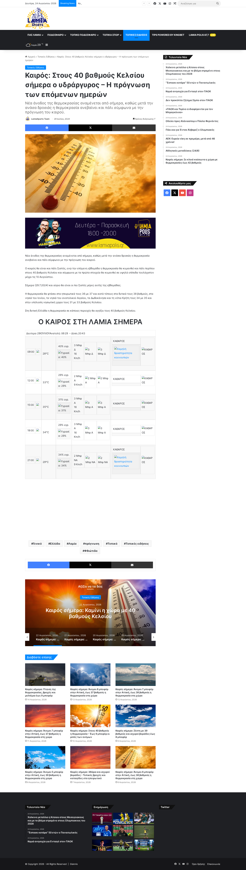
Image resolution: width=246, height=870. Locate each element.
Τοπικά (112, 543)
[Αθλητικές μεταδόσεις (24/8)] (144, 845)
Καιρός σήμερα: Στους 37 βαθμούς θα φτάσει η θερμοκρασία (90, 613)
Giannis (74, 864)
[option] (90, 612)
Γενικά (37, 543)
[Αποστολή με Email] (134, 127)
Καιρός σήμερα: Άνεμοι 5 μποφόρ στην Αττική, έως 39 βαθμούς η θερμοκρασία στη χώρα (44, 775)
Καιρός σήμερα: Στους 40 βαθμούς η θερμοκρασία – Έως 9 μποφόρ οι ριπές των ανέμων (90, 733)
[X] (90, 127)
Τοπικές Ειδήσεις (136, 34)
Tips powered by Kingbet (168, 34)
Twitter (165, 807)
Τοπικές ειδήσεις (137, 543)
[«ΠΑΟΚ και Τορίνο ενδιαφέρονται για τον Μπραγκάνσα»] (123, 830)
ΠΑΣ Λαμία (34, 34)
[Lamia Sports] (37, 18)
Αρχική (31, 56)
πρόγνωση (92, 543)
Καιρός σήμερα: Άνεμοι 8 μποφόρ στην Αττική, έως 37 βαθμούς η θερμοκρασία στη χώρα (89, 692)
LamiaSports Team (40, 119)
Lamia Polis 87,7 (202, 34)
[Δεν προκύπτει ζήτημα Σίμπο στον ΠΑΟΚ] (102, 830)
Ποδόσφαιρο (55, 34)
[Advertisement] (156, 18)
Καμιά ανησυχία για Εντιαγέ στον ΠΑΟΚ (98, 3)
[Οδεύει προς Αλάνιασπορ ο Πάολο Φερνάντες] (144, 831)
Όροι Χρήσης (198, 864)
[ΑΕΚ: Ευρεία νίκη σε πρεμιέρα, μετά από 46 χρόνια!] (123, 845)
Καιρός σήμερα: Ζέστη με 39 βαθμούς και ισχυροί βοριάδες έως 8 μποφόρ (135, 733)
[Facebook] (47, 127)
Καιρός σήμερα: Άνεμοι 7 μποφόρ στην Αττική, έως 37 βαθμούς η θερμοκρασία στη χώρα (44, 733)
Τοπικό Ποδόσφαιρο (83, 34)
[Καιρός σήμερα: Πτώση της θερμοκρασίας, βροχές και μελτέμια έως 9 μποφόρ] (45, 674)
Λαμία (72, 543)
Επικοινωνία (213, 864)
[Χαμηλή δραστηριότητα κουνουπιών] (126, 357)
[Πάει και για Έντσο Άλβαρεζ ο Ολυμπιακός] (102, 845)
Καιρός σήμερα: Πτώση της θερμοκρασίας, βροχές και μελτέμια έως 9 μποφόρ (40, 692)
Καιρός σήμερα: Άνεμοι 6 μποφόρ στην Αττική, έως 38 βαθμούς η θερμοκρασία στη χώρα (134, 775)
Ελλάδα (55, 543)
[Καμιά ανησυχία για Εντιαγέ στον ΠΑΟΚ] (144, 818)
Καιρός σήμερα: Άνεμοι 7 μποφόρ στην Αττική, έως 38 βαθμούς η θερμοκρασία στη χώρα (134, 692)
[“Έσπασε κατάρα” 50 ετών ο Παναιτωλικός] (123, 818)
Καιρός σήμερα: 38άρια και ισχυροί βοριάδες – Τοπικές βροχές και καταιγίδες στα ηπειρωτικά (90, 775)
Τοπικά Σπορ (111, 34)
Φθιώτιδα (90, 550)
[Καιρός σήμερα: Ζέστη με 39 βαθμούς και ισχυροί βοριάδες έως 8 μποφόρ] (135, 716)
